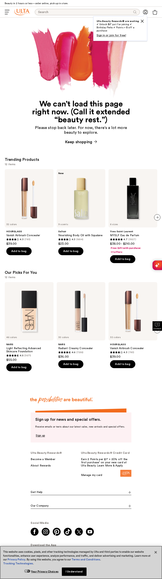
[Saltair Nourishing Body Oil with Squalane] (81, 207)
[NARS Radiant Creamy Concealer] (81, 320)
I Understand (74, 571)
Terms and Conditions (86, 559)
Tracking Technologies (18, 563)
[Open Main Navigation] (7, 12)
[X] (142, 21)
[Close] (155, 552)
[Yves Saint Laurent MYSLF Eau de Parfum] (132, 211)
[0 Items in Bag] (155, 12)
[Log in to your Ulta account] (145, 12)
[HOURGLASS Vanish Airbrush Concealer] (29, 207)
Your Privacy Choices (44, 571)
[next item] (157, 217)
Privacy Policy (16, 559)
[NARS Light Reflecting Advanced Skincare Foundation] (29, 322)
